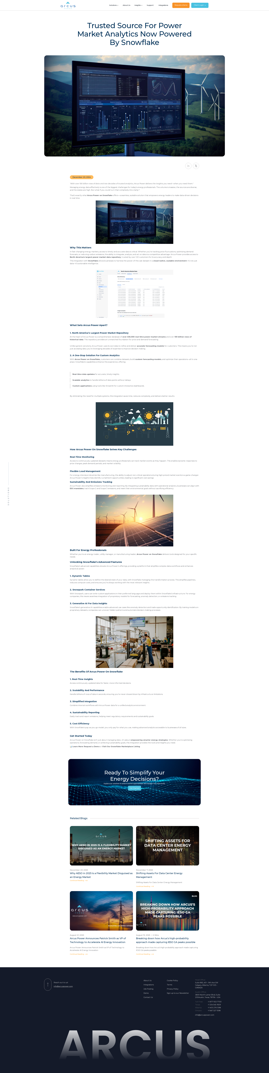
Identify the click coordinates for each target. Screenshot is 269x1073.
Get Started (135, 788)
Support (150, 5)
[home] (68, 5)
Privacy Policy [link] (172, 989)
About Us (126, 5)
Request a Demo (91, 747)
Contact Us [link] (148, 997)
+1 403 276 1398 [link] (214, 1008)
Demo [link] (146, 993)
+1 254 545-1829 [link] (214, 1005)
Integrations (163, 5)
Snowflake (93, 261)
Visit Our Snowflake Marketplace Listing (121, 747)
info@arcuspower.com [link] (63, 986)
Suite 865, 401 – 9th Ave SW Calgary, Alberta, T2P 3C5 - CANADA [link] (206, 985)
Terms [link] (169, 985)
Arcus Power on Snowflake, (87, 359)
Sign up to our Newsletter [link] (178, 993)
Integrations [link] (149, 985)
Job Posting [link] (148, 989)
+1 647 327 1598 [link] (214, 1011)
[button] (114, 5)
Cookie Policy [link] (172, 981)
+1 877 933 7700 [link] (215, 1002)
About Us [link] (147, 981)
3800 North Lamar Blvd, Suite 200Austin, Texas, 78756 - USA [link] (207, 996)
